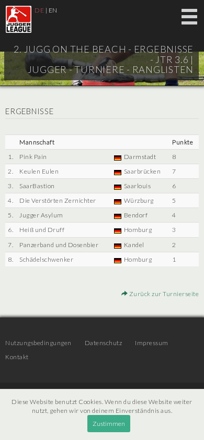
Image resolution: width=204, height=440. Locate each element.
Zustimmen (109, 423)
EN (53, 10)
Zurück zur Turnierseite (163, 294)
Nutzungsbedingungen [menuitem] (38, 343)
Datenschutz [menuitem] (103, 343)
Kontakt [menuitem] (17, 357)
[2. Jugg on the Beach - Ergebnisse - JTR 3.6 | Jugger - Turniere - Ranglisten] (18, 19)
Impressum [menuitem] (151, 343)
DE (39, 10)
